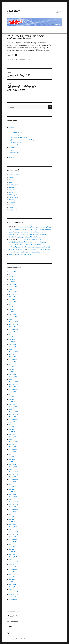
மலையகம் (12, 190)
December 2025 (13, 292)
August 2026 (12, 272)
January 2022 (12, 409)
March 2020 (12, 464)
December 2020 (13, 442)
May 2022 (12, 399)
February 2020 (13, 467)
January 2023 (12, 379)
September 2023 (13, 359)
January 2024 (12, 349)
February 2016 (13, 587)
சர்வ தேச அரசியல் (16, 142)
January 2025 (12, 319)
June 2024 (12, 337)
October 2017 (13, 537)
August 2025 (12, 302)
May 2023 (12, 369)
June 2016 (12, 577)
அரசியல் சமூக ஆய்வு (17, 132)
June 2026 (12, 277)
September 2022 (13, 389)
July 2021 (11, 424)
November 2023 (13, 354)
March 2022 (12, 404)
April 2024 (12, 342)
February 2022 (13, 407)
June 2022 (12, 397)
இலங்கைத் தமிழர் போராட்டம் (19, 137)
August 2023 (12, 362)
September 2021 (13, 419)
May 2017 (12, 549)
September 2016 (13, 569)
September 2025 (13, 299)
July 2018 (11, 514)
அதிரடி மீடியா (13, 195)
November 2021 (13, 414)
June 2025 (12, 307)
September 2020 (13, 449)
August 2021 (12, 422)
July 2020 (11, 454)
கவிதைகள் (12, 147)
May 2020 (12, 459)
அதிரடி (11, 192)
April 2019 (12, 492)
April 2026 (12, 282)
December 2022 (13, 382)
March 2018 (12, 524)
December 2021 (13, 412)
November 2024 (13, 324)
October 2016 (13, 567)
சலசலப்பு (11, 207)
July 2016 (11, 574)
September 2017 (13, 539)
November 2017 (13, 534)
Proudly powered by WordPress (21, 638)
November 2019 (13, 474)
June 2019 (12, 487)
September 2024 (13, 329)
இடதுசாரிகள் (13, 210)
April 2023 (12, 372)
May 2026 (12, 279)
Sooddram (13, 10)
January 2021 (12, 439)
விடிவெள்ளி (12, 202)
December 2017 (13, 532)
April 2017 (12, 552)
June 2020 (12, 457)
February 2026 (13, 287)
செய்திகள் (29, 59)
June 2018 (12, 517)
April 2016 (12, 582)
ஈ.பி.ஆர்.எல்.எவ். (13, 197)
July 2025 (11, 304)
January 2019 (12, 499)
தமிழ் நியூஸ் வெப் (14, 185)
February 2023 (13, 377)
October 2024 (13, 327)
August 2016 (12, 572)
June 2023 (12, 367)
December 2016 (13, 562)
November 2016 (13, 564)
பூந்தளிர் (11, 177)
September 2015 (13, 599)
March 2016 (12, 584)
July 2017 (11, 544)
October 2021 (13, 417)
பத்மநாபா (11, 187)
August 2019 (12, 482)
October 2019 (13, 477)
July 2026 (11, 274)
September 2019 (13, 479)
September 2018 (13, 509)
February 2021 (13, 437)
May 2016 (12, 579)
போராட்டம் (13, 155)
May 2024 (12, 339)
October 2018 (13, 507)
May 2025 (12, 309)
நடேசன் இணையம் (14, 175)
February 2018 (13, 527)
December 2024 (13, 322)
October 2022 (13, 387)
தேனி (10, 182)
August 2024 (12, 332)
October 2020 (13, 447)
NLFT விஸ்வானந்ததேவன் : (24, 254)
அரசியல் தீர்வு (15, 135)
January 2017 (12, 559)
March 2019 (12, 494)
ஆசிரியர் (12, 59)
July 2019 (11, 484)
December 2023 (13, 352)
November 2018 (13, 504)
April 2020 (12, 462)
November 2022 (13, 384)
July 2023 (11, 364)
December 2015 (13, 592)
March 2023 (12, 374)
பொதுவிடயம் (14, 145)
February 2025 (13, 317)
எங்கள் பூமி (12, 205)
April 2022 (12, 402)
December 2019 (13, 472)
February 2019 (13, 497)
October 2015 (13, 597)
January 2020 (12, 469)
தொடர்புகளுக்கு (12, 621)
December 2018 (13, 502)
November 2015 (13, 594)
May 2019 (12, 489)
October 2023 (13, 357)
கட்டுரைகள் (12, 130)
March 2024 (12, 344)
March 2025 (12, 314)
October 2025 (13, 297)
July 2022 (11, 394)
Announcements (13, 125)
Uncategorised (13, 127)
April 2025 (12, 312)
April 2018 (12, 522)
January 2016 (12, 589)
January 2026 (12, 289)
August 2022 (12, 392)
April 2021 (12, 432)
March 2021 (12, 434)
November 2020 (13, 444)
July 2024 (11, 334)
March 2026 (12, 284)
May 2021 (12, 429)
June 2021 (12, 427)
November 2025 (13, 294)
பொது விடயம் (15, 152)
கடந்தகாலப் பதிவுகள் (14, 611)
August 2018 (12, 512)
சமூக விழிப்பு (14, 150)
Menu (58, 12)
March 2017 (12, 554)
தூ (9, 180)
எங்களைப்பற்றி (12, 616)
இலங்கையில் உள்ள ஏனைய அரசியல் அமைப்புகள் (25, 140)
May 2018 (12, 519)
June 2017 (12, 547)
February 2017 (13, 557)
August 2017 (12, 542)
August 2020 (12, 452)
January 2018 (12, 529)
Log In (9, 626)
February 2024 (13, 347)
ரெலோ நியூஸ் (13, 200)
